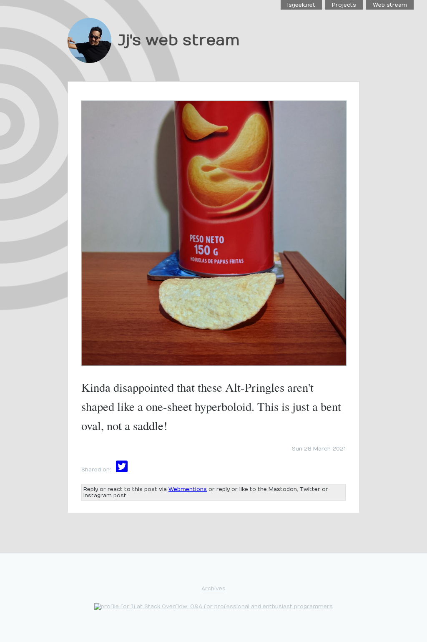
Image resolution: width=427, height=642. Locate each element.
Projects (344, 5)
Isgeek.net (301, 5)
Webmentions (187, 489)
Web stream (390, 5)
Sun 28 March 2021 (319, 449)
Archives (213, 588)
